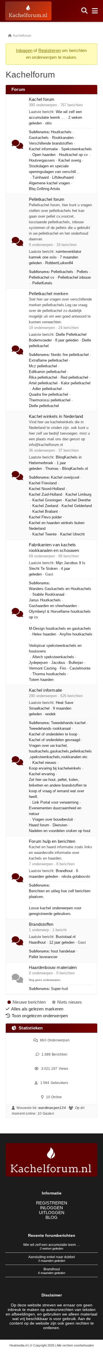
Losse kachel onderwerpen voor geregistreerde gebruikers (55, 911)
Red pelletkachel (74, 378)
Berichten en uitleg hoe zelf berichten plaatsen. (59, 894)
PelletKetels (42, 283)
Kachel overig (69, 160)
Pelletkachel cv (41, 278)
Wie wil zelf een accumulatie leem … (51, 1245)
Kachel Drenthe (78, 500)
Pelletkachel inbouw (74, 278)
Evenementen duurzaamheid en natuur (55, 811)
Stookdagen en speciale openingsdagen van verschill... (54, 169)
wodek (50, 714)
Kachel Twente (44, 534)
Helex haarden (44, 634)
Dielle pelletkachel (44, 406)
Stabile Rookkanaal (48, 595)
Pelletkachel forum (47, 199)
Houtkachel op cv (73, 155)
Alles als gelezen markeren (37, 1008)
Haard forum (39, 825)
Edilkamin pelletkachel (47, 372)
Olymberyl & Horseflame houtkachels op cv (60, 614)
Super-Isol (59, 989)
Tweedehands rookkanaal (50, 729)
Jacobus (58, 663)
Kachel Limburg (78, 495)
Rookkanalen (63, 138)
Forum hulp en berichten (52, 841)
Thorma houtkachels (49, 674)
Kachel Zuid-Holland (45, 495)
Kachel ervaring (42, 774)
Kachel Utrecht (72, 534)
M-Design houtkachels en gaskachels (60, 629)
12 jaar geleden (61, 943)
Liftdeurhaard (63, 178)
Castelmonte (80, 668)
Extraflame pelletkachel (48, 360)
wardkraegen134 (52, 1108)
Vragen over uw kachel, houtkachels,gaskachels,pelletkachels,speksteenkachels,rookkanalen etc (60, 751)
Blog (51, 1217)
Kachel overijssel (65, 478)
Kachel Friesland (43, 483)
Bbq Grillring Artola (44, 189)
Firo (63, 668)
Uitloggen (51, 1212)
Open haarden (44, 155)
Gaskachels (39, 138)
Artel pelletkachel (43, 383)
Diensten (60, 825)
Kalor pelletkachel (75, 383)
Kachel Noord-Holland (47, 489)
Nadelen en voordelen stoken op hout (59, 831)
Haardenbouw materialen (53, 967)
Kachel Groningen (47, 500)
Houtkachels (61, 132)
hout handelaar (63, 951)
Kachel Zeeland (45, 506)
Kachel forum (41, 99)
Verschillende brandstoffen (51, 143)
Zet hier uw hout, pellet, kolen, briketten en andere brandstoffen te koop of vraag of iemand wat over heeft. (58, 788)
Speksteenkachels (76, 149)
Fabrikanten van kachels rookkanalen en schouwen (54, 547)
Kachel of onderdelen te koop (53, 734)
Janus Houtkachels (45, 600)
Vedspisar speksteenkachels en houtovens (55, 648)
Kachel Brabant (45, 512)
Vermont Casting (42, 668)
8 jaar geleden (66, 340)
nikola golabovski (76, 877)
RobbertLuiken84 (59, 263)
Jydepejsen (38, 663)
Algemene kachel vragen (49, 183)
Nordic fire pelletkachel (70, 355)
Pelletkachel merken (48, 293)
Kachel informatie (43, 149)
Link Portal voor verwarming (55, 802)
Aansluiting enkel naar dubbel (51, 1257)
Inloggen (24, 50)
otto (48, 123)
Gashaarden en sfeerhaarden (53, 606)
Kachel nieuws (44, 763)
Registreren (49, 50)
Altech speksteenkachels (53, 657)
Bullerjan (76, 663)
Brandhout (64, 871)
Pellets (82, 272)
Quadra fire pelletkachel (48, 395)
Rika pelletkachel (43, 378)
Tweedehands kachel (68, 723)
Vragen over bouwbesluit (52, 820)
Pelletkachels (62, 272)
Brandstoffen (41, 924)
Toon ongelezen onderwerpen (40, 1015)
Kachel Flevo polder (45, 517)
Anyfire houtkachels (76, 634)
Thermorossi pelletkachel (49, 400)
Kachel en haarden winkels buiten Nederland (56, 526)
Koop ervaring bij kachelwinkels (55, 768)
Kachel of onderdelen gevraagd (54, 740)
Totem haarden (41, 680)
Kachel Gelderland (77, 506)
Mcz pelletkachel (43, 366)
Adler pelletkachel (47, 389)
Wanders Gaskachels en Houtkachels (60, 589)
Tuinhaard (40, 178)
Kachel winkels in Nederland (56, 416)
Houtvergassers (42, 160)
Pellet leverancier (43, 957)
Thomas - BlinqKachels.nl (66, 469)
